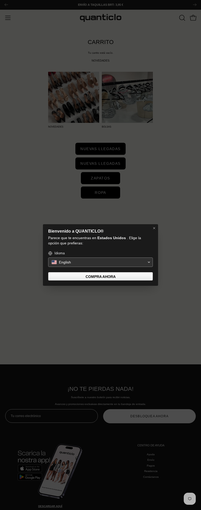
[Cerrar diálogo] (154, 228)
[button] (100, 262)
